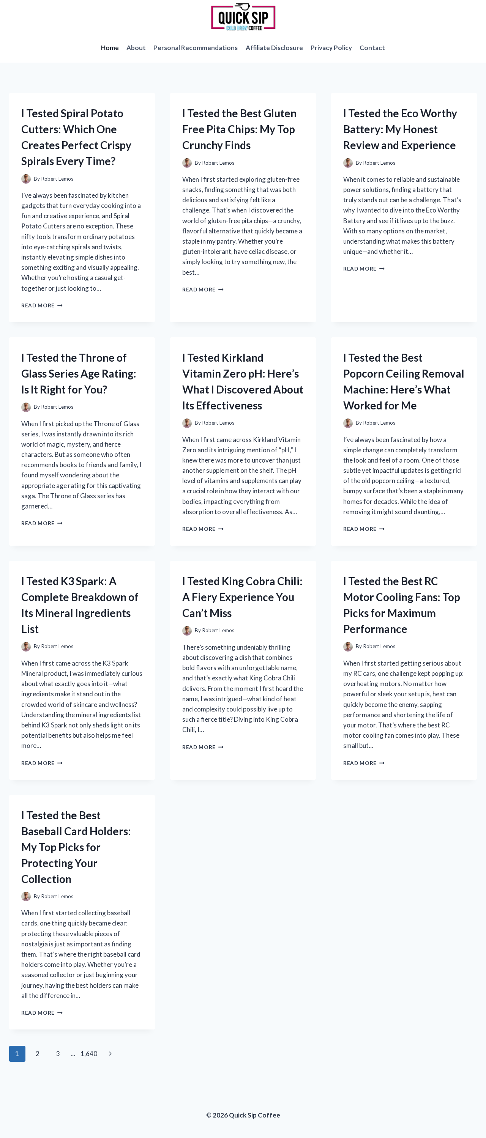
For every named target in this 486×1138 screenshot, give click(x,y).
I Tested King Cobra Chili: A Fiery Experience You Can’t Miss (242, 597)
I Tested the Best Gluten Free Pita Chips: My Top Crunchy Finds (239, 129)
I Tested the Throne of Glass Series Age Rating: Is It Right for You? (78, 373)
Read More (42, 305)
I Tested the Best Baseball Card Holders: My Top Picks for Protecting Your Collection (76, 847)
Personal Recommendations (195, 48)
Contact (372, 48)
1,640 (88, 1054)
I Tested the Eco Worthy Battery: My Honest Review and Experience (400, 129)
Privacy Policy (331, 48)
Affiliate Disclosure (274, 48)
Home (110, 48)
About (136, 48)
